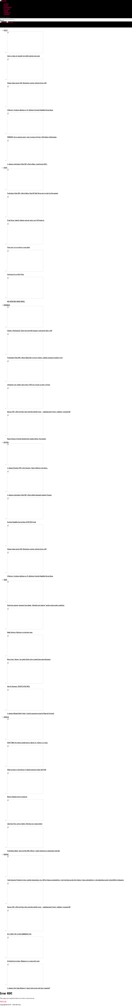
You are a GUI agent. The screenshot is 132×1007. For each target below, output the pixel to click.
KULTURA (7, 9)
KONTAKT (7, 14)
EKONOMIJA (8, 7)
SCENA (6, 11)
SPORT (6, 6)
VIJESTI (6, 4)
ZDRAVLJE (7, 12)
